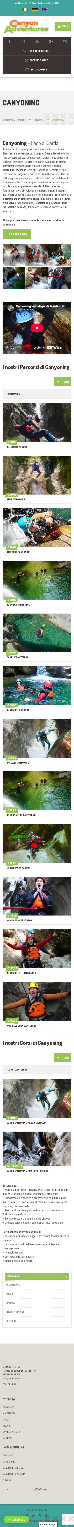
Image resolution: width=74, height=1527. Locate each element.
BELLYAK (10, 1303)
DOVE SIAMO (9, 1461)
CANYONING (13, 393)
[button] (16, 1519)
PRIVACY (7, 1480)
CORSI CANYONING (17, 1069)
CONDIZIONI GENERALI (13, 1467)
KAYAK (9, 1294)
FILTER (64, 381)
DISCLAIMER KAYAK (17, 234)
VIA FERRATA (13, 1285)
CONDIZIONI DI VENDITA (14, 1473)
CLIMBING (11, 1321)
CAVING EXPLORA (15, 1312)
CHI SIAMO (8, 1455)
